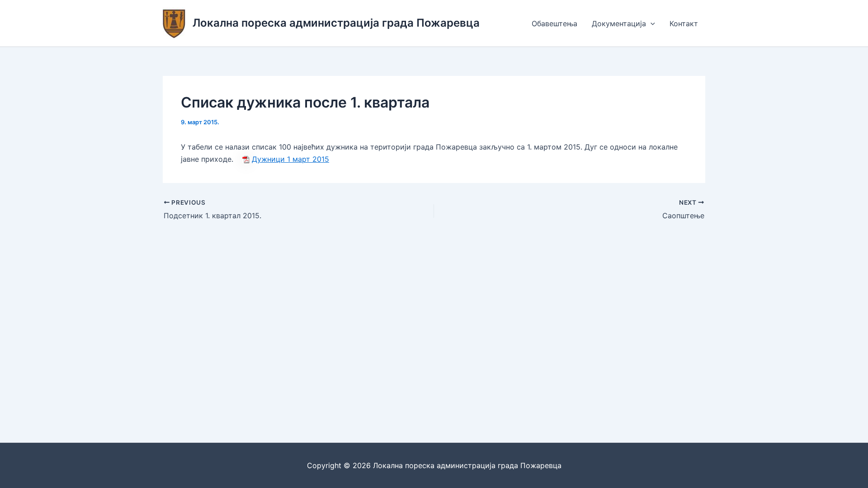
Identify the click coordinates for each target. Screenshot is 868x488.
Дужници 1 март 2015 (290, 159)
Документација (619, 23)
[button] (650, 23)
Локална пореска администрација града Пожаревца (336, 22)
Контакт (684, 23)
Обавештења (554, 23)
